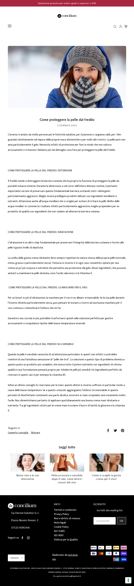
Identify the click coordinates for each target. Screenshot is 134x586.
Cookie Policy (61, 527)
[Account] (121, 26)
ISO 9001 (59, 535)
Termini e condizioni (65, 510)
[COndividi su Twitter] (115, 430)
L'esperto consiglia (18, 433)
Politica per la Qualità (66, 539)
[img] (115, 26)
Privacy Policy (61, 514)
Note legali (60, 523)
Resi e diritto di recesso (67, 518)
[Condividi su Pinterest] (122, 430)
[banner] (67, 16)
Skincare (35, 433)
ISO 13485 (59, 531)
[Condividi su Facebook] (108, 430)
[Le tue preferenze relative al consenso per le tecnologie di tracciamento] (128, 580)
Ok (121, 521)
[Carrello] (126, 26)
